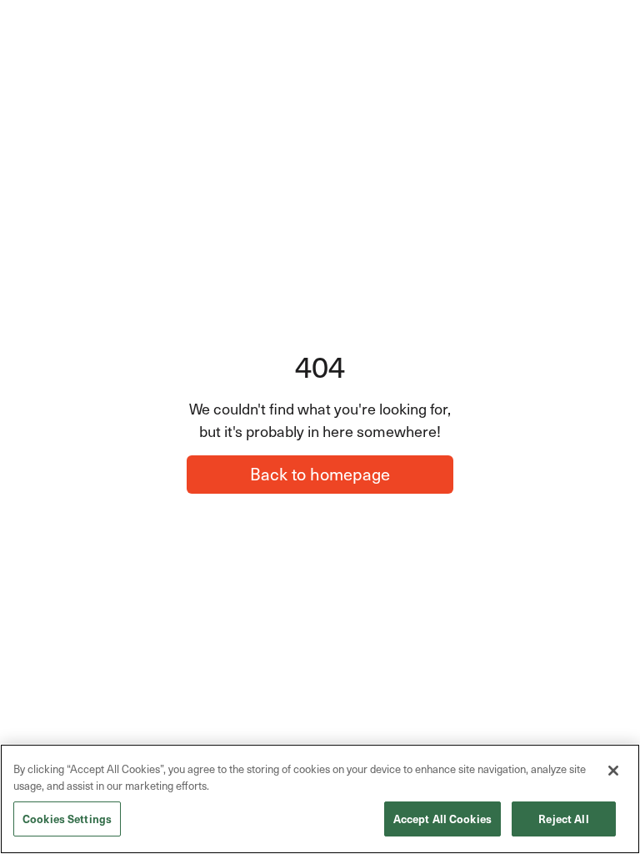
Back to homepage (320, 473)
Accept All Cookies (442, 818)
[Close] (613, 770)
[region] (320, 799)
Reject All (563, 818)
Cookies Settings (67, 818)
